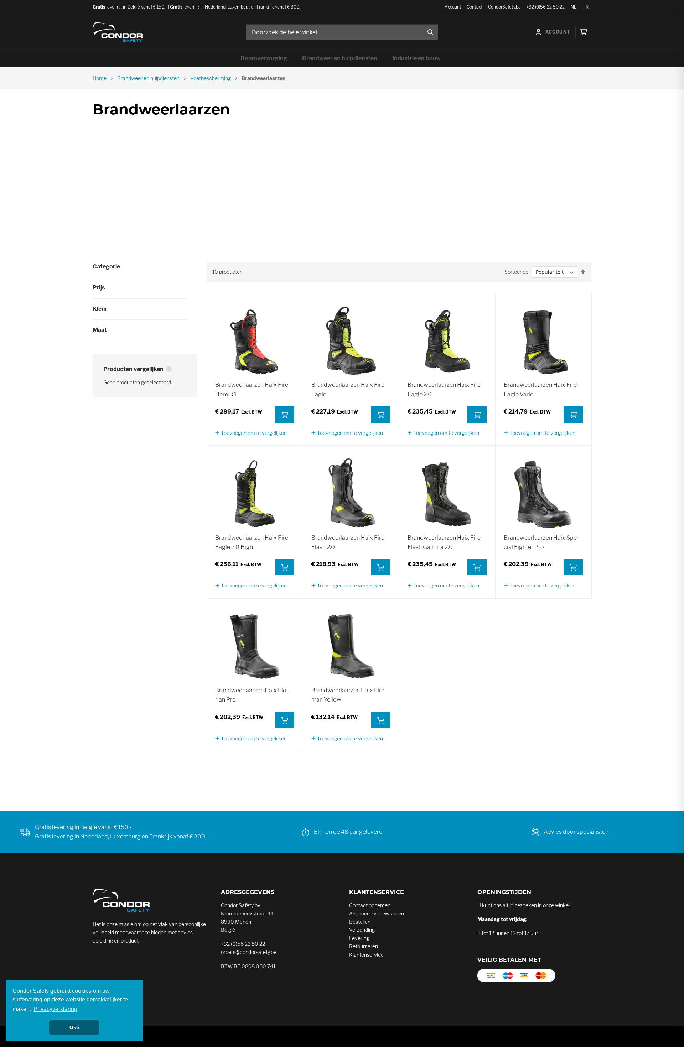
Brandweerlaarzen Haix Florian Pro (252, 695)
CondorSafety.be (504, 7)
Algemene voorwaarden (376, 913)
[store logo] (117, 32)
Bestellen (359, 922)
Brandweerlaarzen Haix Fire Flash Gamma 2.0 (444, 542)
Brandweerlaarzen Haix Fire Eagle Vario (540, 389)
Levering (359, 938)
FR (586, 7)
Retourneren (363, 946)
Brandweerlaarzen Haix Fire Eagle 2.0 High (251, 542)
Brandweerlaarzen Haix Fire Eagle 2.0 (444, 389)
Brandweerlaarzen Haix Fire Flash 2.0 (347, 542)
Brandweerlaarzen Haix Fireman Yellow (349, 695)
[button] (251, 433)
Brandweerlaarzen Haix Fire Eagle (347, 389)
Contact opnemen (369, 905)
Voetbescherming (210, 78)
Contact (475, 7)
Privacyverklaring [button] (55, 1009)
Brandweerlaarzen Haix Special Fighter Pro (541, 542)
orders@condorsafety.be (248, 952)
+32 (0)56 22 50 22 (545, 7)
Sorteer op (516, 272)
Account (453, 7)
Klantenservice (366, 955)
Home (100, 78)
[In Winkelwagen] (284, 414)
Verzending (362, 930)
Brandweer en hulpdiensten (148, 78)
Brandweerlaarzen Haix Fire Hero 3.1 (251, 389)
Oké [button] (74, 1027)
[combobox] (342, 32)
